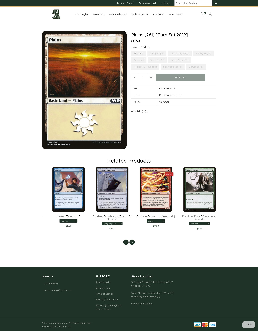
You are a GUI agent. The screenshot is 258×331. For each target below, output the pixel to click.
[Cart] (204, 14)
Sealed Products (139, 14)
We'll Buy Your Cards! (106, 299)
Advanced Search (148, 3)
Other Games (176, 14)
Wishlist (165, 3)
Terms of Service (104, 293)
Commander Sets (118, 14)
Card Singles (81, 14)
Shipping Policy (103, 282)
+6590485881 (51, 283)
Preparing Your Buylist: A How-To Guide (108, 307)
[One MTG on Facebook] (37, 3)
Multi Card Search (125, 3)
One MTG (47, 276)
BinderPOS (65, 326)
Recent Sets (98, 14)
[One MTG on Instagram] (43, 3)
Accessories (158, 14)
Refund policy (102, 288)
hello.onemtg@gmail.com (57, 290)
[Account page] (210, 14)
